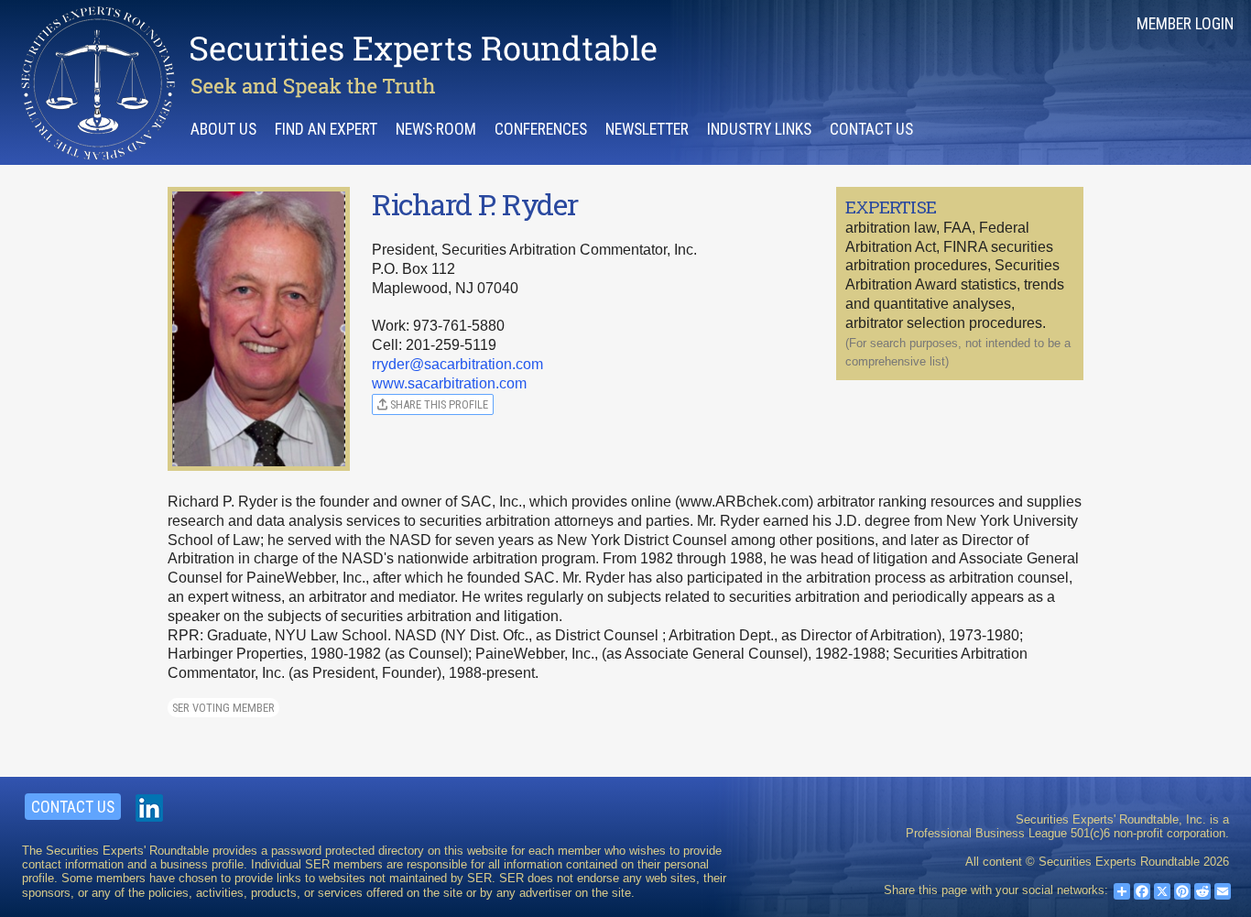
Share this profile (437, 404)
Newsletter (647, 129)
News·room (436, 129)
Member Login (1185, 24)
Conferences (541, 129)
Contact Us (871, 129)
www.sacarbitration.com (449, 383)
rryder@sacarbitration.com (457, 364)
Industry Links (759, 129)
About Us (223, 129)
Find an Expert (326, 129)
